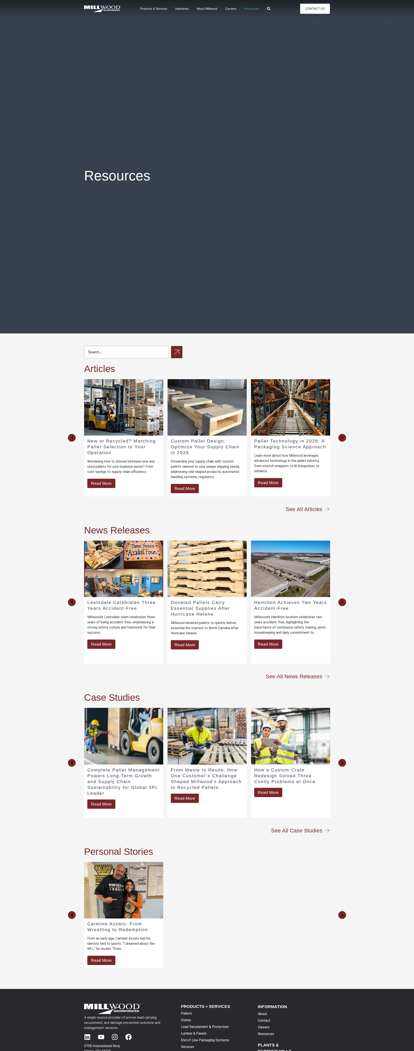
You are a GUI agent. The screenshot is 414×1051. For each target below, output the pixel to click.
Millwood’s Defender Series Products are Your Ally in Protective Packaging (288, 446)
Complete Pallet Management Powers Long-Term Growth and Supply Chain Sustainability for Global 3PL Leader (123, 781)
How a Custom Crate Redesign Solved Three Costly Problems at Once (284, 775)
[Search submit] (176, 352)
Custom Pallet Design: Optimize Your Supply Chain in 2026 (121, 446)
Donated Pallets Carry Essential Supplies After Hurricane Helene (119, 608)
